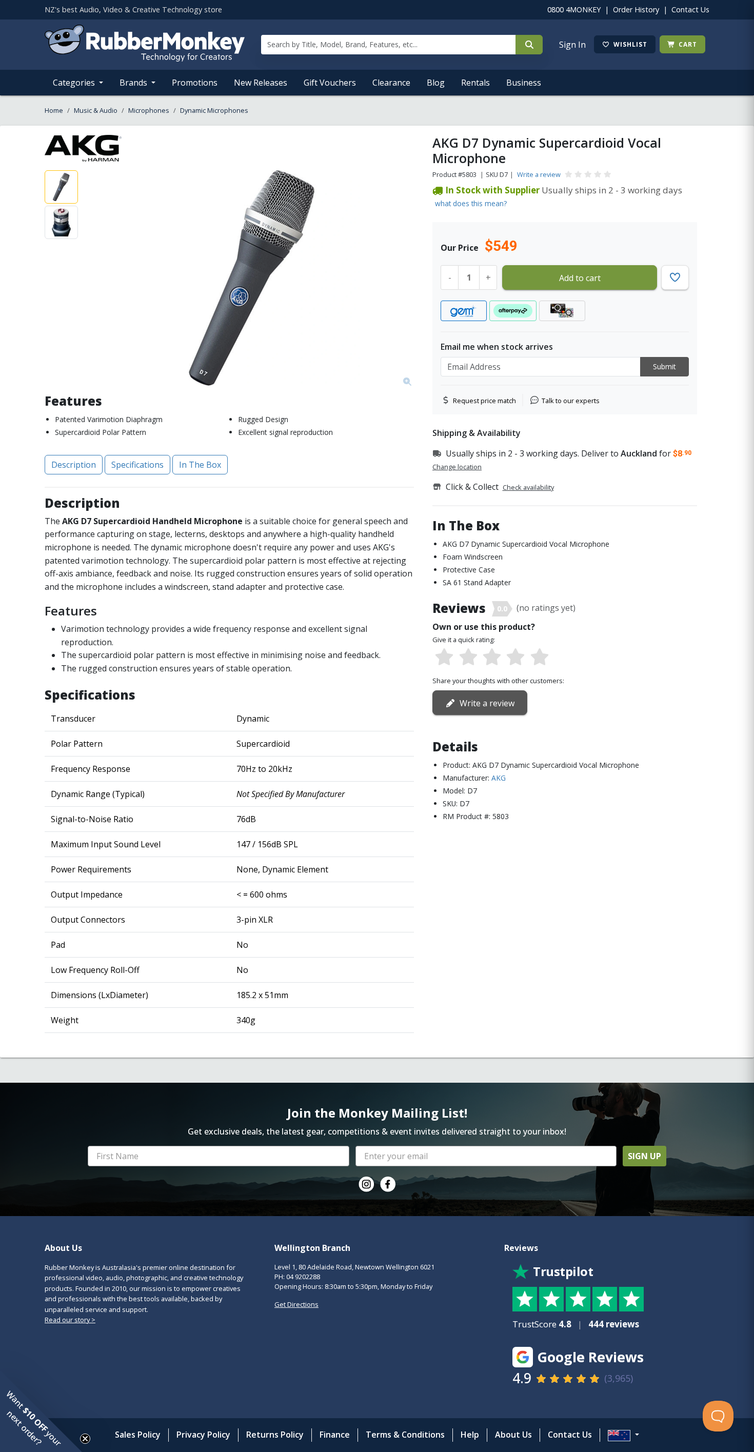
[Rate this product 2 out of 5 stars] (468, 657)
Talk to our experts (571, 400)
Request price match (484, 400)
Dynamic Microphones (214, 110)
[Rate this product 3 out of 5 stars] (492, 657)
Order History (636, 9)
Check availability (528, 487)
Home (54, 110)
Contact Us (690, 9)
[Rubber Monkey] (145, 58)
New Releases (260, 82)
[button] (41, 1411)
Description (73, 464)
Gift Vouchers (330, 82)
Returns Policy (275, 1434)
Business (523, 82)
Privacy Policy (203, 1434)
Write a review (539, 174)
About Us (513, 1434)
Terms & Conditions (405, 1434)
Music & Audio (95, 110)
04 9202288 (303, 1276)
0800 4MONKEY (574, 9)
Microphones (148, 110)
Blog (436, 82)
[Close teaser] (85, 1439)
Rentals (475, 82)
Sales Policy (138, 1434)
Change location (457, 466)
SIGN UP (644, 1156)
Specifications (137, 464)
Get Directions (296, 1304)
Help (470, 1434)
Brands (134, 82)
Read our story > (70, 1319)
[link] (366, 1184)
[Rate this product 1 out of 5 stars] (444, 657)
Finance (335, 1434)
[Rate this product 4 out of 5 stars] (515, 657)
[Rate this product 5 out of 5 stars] (539, 657)
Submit (664, 366)
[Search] (529, 44)
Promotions (194, 82)
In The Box (200, 464)
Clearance (391, 82)
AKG (498, 778)
